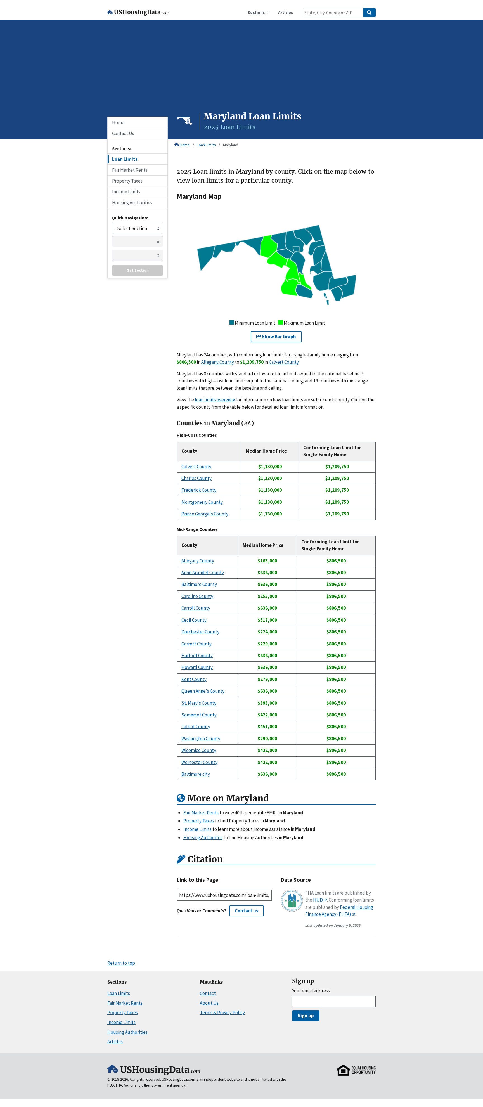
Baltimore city (195, 774)
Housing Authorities (132, 203)
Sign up (306, 1016)
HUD (318, 900)
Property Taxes (127, 181)
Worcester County (199, 762)
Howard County (197, 667)
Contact (208, 993)
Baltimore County (199, 584)
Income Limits (126, 192)
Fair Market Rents (129, 170)
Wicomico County (198, 750)
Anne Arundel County (202, 572)
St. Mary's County (198, 703)
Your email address (311, 991)
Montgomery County (202, 502)
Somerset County (199, 715)
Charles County (196, 478)
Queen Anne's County (202, 691)
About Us (209, 1003)
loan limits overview (215, 400)
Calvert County (284, 362)
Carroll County (195, 608)
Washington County (200, 738)
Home (185, 144)
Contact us (246, 911)
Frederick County (198, 490)
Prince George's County (204, 514)
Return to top (121, 963)
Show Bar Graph (278, 336)
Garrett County (196, 644)
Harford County (197, 655)
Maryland (230, 144)
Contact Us (123, 133)
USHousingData (141, 12)
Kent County (194, 679)
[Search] (369, 12)
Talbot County (195, 726)
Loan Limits (206, 144)
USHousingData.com (178, 1079)
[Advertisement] (241, 69)
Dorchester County (200, 632)
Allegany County (217, 362)
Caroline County (197, 596)
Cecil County (194, 620)
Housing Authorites (202, 837)
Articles (115, 1042)
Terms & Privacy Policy (222, 1012)
